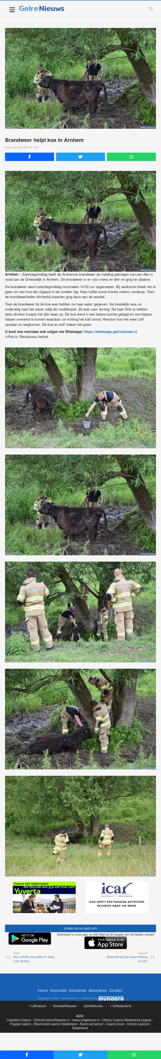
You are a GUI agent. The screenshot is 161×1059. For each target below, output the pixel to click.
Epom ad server (91, 1023)
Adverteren (97, 990)
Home (43, 990)
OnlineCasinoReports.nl (52, 1019)
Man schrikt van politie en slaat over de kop (33, 957)
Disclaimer (77, 990)
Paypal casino (20, 1023)
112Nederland (120, 1005)
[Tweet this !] (80, 157)
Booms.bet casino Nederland (55, 1023)
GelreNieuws (93, 1005)
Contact (115, 990)
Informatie (58, 990)
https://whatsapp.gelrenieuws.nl (110, 331)
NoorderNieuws (65, 1005)
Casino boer (115, 1023)
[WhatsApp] (131, 157)
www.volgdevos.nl (85, 1019)
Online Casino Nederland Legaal (126, 1019)
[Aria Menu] (12, 9)
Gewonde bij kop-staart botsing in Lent (127, 957)
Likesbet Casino (19, 1019)
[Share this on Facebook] (29, 157)
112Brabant (37, 1005)
